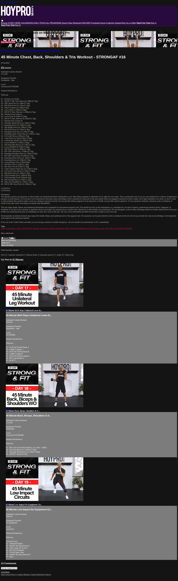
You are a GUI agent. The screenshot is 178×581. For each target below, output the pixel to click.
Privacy (13, 574)
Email (13, 238)
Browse (4, 23)
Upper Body (10, 228)
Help (3, 574)
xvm (102, 228)
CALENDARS (27, 23)
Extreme (52, 228)
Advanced (44, 228)
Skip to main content (9, 2)
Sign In (18, 25)
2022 (3, 228)
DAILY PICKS (40, 23)
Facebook (5, 238)
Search (65, 23)
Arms (18, 228)
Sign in (153, 23)
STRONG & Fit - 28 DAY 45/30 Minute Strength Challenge (30, 50)
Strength (36, 228)
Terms (7, 574)
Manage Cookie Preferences (34, 574)
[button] (2, 20)
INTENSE (128, 228)
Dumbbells (60, 228)
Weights (73, 228)
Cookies (20, 574)
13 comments (6, 68)
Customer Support (114, 23)
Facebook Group (98, 23)
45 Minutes (17, 259)
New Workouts (74, 23)
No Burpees (95, 228)
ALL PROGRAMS (54, 23)
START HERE (14, 23)
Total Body (118, 228)
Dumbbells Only (83, 228)
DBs (67, 228)
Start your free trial (8, 42)
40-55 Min (109, 228)
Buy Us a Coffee (129, 23)
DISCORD (86, 23)
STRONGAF (26, 228)
